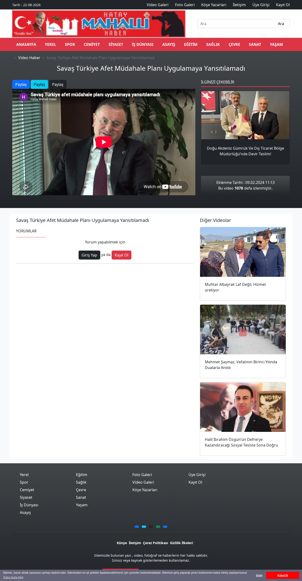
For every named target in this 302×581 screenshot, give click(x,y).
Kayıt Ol (121, 255)
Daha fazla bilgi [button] (13, 577)
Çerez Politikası (155, 543)
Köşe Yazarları (144, 489)
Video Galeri (143, 482)
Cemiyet (92, 44)
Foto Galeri (142, 474)
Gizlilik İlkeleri (181, 543)
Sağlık (213, 44)
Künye (122, 543)
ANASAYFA (26, 44)
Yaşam (276, 44)
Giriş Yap (89, 255)
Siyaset (116, 44)
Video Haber (29, 57)
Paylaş (21, 84)
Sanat (255, 44)
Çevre (234, 44)
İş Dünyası (142, 44)
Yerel (50, 44)
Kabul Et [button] (282, 575)
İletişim (135, 543)
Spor (70, 44)
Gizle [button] (259, 575)
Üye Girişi (197, 474)
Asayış (168, 44)
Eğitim (190, 44)
